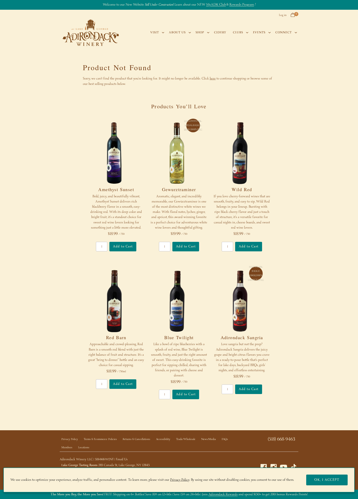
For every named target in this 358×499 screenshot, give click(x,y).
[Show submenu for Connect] (295, 32)
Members (66, 447)
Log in (283, 15)
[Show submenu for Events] (269, 32)
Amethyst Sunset (116, 189)
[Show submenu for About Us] (189, 32)
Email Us (122, 459)
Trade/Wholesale (185, 439)
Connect (283, 32)
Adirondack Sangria (242, 337)
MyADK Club (216, 5)
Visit (154, 32)
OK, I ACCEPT (326, 480)
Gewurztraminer (179, 189)
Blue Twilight (179, 337)
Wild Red (242, 189)
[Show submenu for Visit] (163, 32)
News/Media (208, 439)
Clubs (238, 32)
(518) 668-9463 (281, 439)
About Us (177, 32)
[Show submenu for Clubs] (247, 32)
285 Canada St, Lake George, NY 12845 (124, 465)
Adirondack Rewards (223, 494)
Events (259, 32)
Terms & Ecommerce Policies (100, 439)
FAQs (225, 439)
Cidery (220, 32)
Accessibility (163, 439)
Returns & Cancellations (136, 439)
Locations (83, 447)
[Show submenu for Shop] (208, 32)
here (213, 79)
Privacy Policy (69, 439)
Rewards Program (241, 5)
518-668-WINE (104, 459)
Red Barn (116, 337)
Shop (200, 32)
